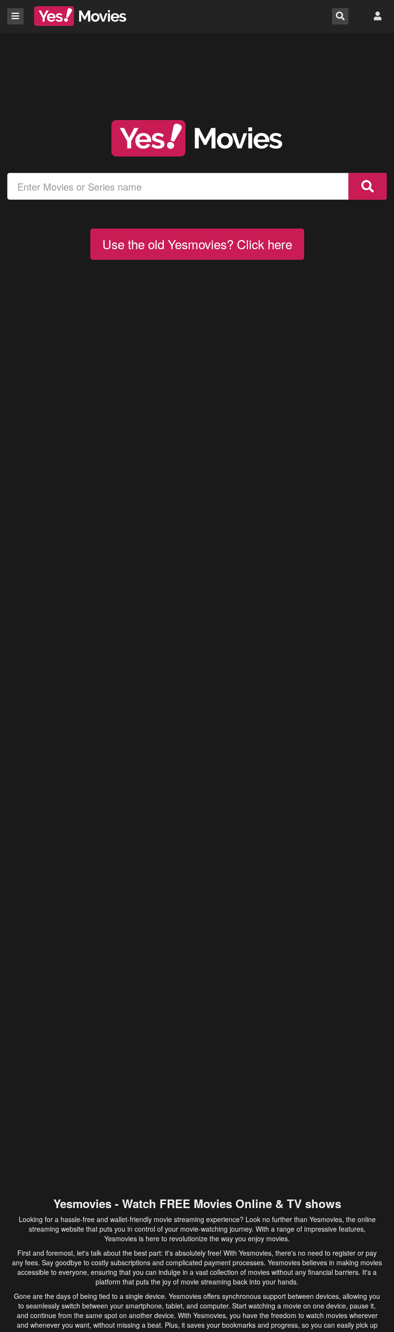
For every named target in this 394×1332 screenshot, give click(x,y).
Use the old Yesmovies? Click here (197, 244)
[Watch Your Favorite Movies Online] (197, 138)
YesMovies (80, 16)
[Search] (367, 186)
